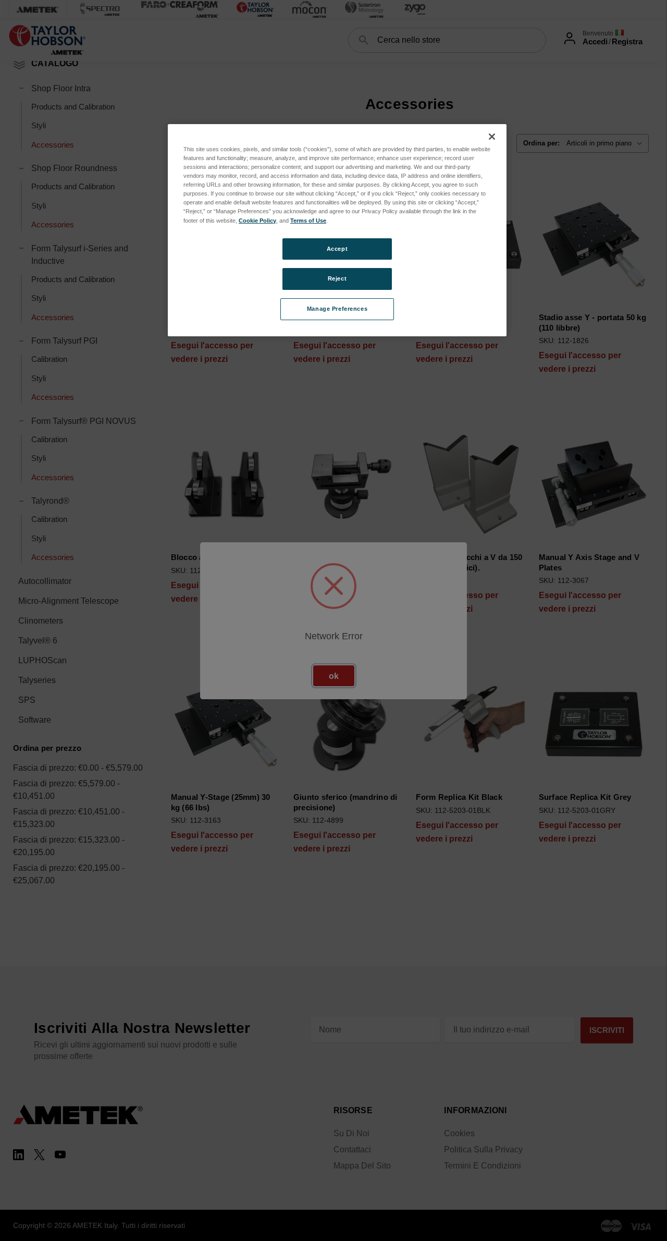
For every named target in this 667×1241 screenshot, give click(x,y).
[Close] (491, 136)
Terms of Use (308, 220)
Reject (337, 278)
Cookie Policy (257, 220)
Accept (337, 249)
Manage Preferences (337, 309)
